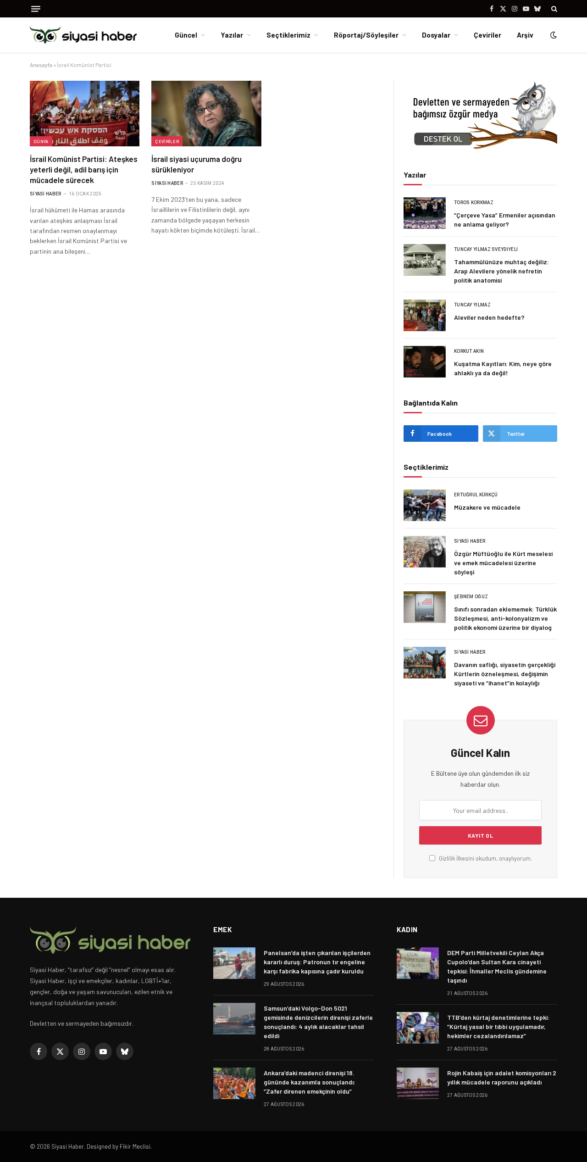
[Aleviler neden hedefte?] (425, 315)
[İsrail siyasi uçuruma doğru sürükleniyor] (206, 113)
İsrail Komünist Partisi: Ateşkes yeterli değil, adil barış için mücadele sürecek (84, 169)
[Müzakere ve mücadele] (425, 505)
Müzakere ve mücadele (487, 507)
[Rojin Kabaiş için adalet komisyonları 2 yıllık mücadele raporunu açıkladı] (418, 1083)
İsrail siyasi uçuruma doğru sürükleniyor (196, 164)
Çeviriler (487, 35)
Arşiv (525, 35)
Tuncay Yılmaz (472, 304)
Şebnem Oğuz (471, 596)
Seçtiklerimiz (288, 35)
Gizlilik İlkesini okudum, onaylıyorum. (484, 858)
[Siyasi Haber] (83, 35)
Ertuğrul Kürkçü (476, 494)
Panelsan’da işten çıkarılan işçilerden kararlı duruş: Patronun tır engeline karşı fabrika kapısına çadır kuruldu (317, 962)
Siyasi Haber (45, 193)
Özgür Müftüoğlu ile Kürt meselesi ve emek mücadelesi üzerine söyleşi (503, 563)
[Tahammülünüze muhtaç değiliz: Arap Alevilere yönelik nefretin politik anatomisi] (425, 260)
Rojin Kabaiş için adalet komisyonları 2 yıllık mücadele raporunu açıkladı (501, 1077)
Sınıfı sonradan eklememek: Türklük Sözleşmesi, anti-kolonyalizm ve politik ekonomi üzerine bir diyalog (505, 618)
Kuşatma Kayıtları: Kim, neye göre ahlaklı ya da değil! (503, 368)
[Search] (553, 8)
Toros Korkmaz (473, 202)
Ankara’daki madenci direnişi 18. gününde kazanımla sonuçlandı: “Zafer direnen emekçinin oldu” (309, 1082)
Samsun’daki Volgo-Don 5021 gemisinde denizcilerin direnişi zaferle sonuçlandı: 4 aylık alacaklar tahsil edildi (318, 1022)
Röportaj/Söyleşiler (366, 35)
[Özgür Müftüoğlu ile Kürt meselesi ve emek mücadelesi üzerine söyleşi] (425, 551)
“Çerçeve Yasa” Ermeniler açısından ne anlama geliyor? (504, 219)
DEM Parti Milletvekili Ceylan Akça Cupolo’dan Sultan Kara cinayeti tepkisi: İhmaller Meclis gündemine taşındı (497, 966)
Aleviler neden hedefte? (489, 317)
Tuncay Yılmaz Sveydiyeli (486, 249)
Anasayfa (41, 64)
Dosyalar (436, 35)
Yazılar (232, 35)
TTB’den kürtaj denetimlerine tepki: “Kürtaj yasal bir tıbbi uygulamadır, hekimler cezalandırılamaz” (498, 1026)
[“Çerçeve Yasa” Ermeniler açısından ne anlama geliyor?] (425, 213)
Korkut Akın (469, 351)
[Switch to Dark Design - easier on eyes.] (552, 35)
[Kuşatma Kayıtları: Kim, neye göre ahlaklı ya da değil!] (425, 362)
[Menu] (35, 9)
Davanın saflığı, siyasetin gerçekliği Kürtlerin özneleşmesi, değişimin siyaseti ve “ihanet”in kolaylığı (504, 674)
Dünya (41, 141)
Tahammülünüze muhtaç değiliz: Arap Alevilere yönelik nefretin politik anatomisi (501, 271)
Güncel (186, 35)
